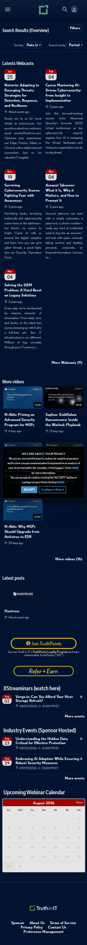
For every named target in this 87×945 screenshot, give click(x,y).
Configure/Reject (52, 489)
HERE (75, 468)
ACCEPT (29, 489)
